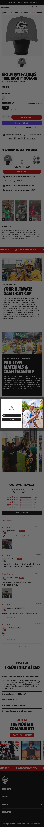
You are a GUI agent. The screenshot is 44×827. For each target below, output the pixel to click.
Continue (11, 419)
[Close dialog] (42, 400)
